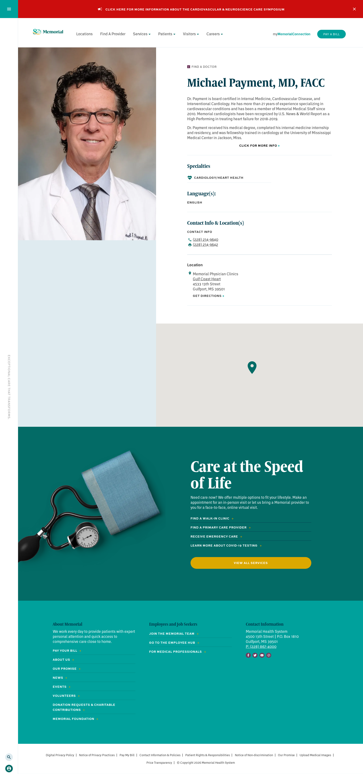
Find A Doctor (204, 67)
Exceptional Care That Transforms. (9, 387)
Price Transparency (159, 763)
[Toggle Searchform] (9, 757)
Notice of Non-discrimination (254, 755)
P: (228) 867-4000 (261, 646)
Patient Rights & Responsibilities (207, 755)
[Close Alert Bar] (354, 9)
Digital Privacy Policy (60, 755)
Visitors (189, 33)
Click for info (259, 145)
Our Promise (286, 755)
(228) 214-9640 (205, 239)
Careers (213, 33)
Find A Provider (112, 33)
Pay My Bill (127, 755)
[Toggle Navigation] (9, 9)
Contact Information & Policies (159, 755)
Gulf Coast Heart (207, 278)
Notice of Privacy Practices (97, 755)
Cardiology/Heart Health (218, 178)
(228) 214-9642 (205, 244)
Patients (165, 33)
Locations (84, 33)
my (291, 34)
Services (140, 33)
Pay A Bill (331, 34)
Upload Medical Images (315, 755)
